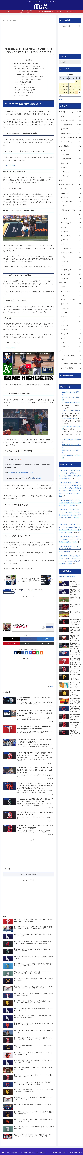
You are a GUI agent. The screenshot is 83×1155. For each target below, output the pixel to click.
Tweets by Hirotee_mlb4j (67, 576)
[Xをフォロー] (19, 652)
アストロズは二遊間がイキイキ (25, 95)
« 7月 (60, 99)
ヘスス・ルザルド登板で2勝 (24, 92)
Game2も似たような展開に (24, 82)
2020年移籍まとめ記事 (69, 418)
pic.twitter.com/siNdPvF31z (24, 473)
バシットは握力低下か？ (29, 74)
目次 (26, 60)
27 (70, 92)
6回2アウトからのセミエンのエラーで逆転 (31, 76)
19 (67, 90)
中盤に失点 (22, 84)
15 (76, 87)
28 (73, 92)
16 (79, 87)
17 (60, 90)
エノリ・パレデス (17, 589)
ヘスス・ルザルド (38, 589)
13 (70, 87)
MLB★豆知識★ (23, 1152)
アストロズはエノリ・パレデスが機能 (30, 79)
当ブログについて (41, 1152)
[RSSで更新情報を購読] (41, 652)
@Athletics (11, 473)
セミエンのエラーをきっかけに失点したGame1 (30, 68)
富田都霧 (72, 505)
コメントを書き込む (28, 874)
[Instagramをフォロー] (30, 652)
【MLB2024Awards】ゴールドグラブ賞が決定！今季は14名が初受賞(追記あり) (70, 502)
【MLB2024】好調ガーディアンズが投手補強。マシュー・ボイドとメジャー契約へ (70, 539)
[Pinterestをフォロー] (34, 652)
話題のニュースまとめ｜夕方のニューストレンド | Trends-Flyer (69, 493)
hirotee (76, 517)
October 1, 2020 (35, 478)
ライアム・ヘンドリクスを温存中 (26, 90)
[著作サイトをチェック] (15, 652)
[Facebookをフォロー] (22, 652)
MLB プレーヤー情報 (12, 1152)
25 (64, 92)
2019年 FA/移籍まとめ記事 (71, 402)
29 (76, 92)
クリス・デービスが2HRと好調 (25, 87)
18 (64, 90)
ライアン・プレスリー (9, 592)
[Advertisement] (28, 33)
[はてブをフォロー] (26, 652)
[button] (28, 643)
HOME (3, 1152)
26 (67, 92)
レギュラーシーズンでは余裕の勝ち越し (28, 66)
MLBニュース (7, 589)
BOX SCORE (10, 165)
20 (70, 90)
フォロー (50, 627)
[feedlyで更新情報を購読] (37, 652)
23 (79, 90)
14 (73, 87)
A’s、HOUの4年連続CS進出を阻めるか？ (26, 63)
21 (73, 90)
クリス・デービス (27, 589)
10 (60, 87)
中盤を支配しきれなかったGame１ (29, 71)
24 (60, 92)
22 (76, 90)
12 (67, 87)
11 (64, 87)
